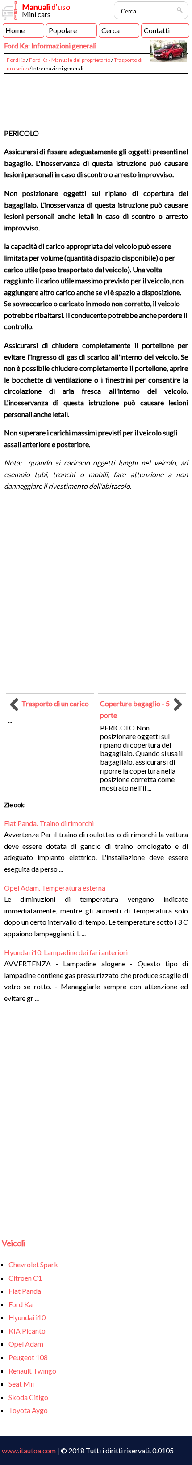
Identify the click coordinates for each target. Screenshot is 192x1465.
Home (15, 30)
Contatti (157, 30)
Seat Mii (21, 1383)
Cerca (110, 30)
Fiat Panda (24, 1291)
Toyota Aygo (28, 1410)
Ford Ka (16, 60)
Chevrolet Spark (33, 1264)
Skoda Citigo (28, 1397)
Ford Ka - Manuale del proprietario (69, 60)
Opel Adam (25, 1343)
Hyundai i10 (27, 1317)
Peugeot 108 (28, 1357)
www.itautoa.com (29, 1450)
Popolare (63, 30)
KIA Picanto (27, 1330)
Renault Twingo (32, 1370)
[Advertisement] (96, 97)
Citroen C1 (25, 1278)
